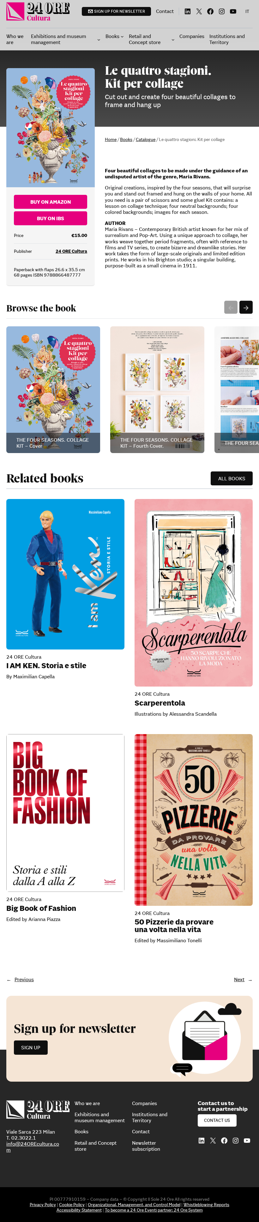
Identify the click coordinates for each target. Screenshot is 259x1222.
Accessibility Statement (79, 1210)
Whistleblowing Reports (206, 1204)
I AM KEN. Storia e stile (46, 665)
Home (111, 139)
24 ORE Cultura (71, 251)
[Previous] (231, 307)
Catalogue (145, 139)
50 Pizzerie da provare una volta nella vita (174, 925)
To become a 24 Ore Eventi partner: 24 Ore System (154, 1210)
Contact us (217, 1120)
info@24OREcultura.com (32, 1147)
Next (239, 979)
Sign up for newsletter (119, 11)
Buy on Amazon (50, 202)
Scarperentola (160, 703)
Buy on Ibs (50, 218)
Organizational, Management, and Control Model (134, 1204)
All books (231, 478)
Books (126, 139)
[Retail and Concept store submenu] (173, 39)
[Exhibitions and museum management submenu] (98, 39)
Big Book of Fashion (41, 908)
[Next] (246, 307)
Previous (24, 979)
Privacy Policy (43, 1204)
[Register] (129, 1039)
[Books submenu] (122, 36)
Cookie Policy (72, 1204)
